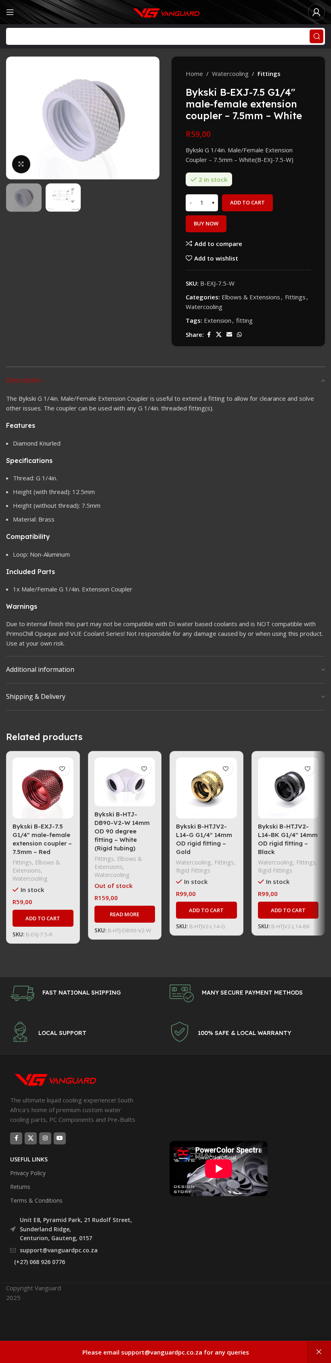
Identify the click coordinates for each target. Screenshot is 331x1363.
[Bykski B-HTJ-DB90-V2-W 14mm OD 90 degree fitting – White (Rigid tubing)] (124, 781)
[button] (14, 118)
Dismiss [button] (319, 1352)
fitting (244, 320)
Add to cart (247, 202)
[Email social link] (229, 334)
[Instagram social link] (45, 1138)
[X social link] (219, 334)
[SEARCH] (316, 36)
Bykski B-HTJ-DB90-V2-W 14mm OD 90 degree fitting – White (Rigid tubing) (122, 831)
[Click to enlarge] (21, 164)
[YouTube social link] (60, 1138)
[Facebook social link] (209, 334)
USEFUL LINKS (29, 1159)
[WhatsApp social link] (239, 334)
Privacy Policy (28, 1173)
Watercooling (230, 73)
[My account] (316, 12)
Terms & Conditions (36, 1200)
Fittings (269, 73)
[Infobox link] (85, 993)
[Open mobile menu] (10, 12)
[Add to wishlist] (62, 768)
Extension (217, 320)
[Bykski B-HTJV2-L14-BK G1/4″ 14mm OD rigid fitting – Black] (288, 787)
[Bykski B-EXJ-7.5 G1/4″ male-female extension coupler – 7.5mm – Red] (43, 787)
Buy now (206, 223)
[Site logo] (165, 11)
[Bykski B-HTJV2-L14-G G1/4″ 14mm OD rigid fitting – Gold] (206, 787)
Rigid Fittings (193, 870)
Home (194, 73)
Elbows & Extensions (251, 297)
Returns (20, 1187)
